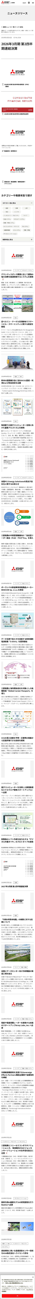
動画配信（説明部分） (11, 151)
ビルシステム (16, 230)
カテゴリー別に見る (9, 203)
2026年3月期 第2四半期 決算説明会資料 (16, 114)
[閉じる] (33, 1277)
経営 (7, 208)
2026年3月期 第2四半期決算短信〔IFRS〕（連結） (17, 85)
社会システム (7, 219)
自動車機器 (7, 230)
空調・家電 (27, 230)
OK (17, 1296)
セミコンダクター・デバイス (11, 226)
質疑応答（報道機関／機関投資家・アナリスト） (15, 183)
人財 (26, 208)
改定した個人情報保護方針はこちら (14, 1283)
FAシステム (25, 226)
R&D (7, 212)
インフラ (16, 212)
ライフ (25, 215)
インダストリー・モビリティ (11, 215)
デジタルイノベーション (10, 234)
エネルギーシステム (19, 219)
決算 (16, 208)
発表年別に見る (8, 239)
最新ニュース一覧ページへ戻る (13, 27)
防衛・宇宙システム (9, 223)
